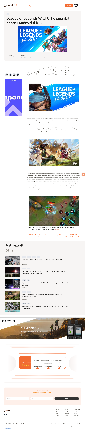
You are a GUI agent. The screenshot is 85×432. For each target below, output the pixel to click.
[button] (83, 174)
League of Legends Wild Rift (45, 57)
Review (34, 257)
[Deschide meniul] (80, 5)
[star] (22, 365)
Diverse (24, 257)
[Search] (29, 5)
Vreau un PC (69, 5)
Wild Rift (64, 57)
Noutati (29, 257)
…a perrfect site (8, 428)
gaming (23, 57)
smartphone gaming (57, 57)
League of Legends (33, 57)
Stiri (8, 14)
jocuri (26, 57)
